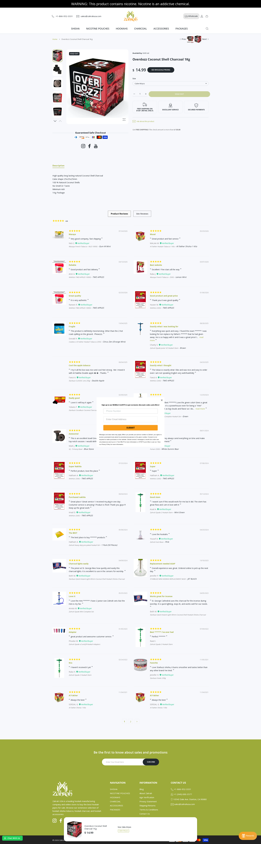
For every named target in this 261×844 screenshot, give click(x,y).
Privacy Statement (148, 801)
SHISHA (113, 789)
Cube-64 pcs (123, 831)
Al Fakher (73, 695)
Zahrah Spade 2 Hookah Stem (161, 512)
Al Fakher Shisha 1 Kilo (77, 708)
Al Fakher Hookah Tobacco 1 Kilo (162, 246)
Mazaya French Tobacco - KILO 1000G (83, 246)
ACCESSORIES (116, 805)
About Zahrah (145, 793)
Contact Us (144, 813)
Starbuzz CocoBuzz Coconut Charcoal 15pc (85, 410)
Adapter (72, 632)
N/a (70, 662)
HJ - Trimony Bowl (75, 449)
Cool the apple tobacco (79, 365)
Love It (72, 596)
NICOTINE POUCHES (120, 793)
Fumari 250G (155, 449)
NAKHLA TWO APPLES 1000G (80, 277)
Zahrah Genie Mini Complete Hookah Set (165, 416)
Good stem (155, 497)
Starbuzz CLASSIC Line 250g (79, 381)
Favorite (154, 662)
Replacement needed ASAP (162, 563)
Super (152, 466)
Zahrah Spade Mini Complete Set (81, 611)
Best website (156, 265)
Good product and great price (164, 295)
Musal (153, 234)
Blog (141, 789)
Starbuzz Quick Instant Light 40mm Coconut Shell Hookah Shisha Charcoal (97, 579)
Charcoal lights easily (78, 563)
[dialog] (207, 28)
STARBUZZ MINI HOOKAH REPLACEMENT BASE (168, 579)
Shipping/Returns (147, 805)
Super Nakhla (75, 466)
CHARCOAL (115, 801)
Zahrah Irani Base (156, 542)
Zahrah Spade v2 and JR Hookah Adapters (84, 644)
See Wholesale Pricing (160, 70)
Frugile (72, 326)
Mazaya (72, 234)
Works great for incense (161, 596)
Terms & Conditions (148, 809)
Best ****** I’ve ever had (162, 632)
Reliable (72, 265)
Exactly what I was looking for (164, 326)
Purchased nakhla (77, 497)
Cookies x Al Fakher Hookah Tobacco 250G (85, 342)
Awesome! (74, 433)
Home (54, 39)
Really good (74, 398)
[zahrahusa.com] (130, 16)
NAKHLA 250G (155, 308)
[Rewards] (248, 836)
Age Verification (146, 797)
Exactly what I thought (160, 365)
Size (134, 78)
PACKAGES (115, 809)
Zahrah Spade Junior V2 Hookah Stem (164, 348)
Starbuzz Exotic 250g (158, 678)
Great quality (75, 295)
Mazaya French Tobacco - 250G (162, 277)
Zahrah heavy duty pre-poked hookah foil (84, 545)
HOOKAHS (115, 797)
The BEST (73, 533)
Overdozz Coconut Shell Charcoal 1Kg (95, 827)
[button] (55, 121)
